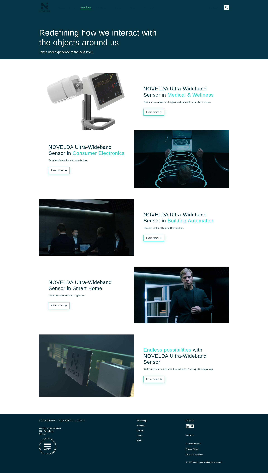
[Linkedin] (188, 426)
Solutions (86, 7)
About (133, 7)
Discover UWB (67, 7)
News (139, 440)
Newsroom (151, 7)
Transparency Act (193, 443)
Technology (142, 420)
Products (101, 7)
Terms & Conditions (194, 454)
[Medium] (192, 426)
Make (118, 7)
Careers (140, 430)
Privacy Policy (192, 449)
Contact (213, 7)
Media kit (190, 435)
